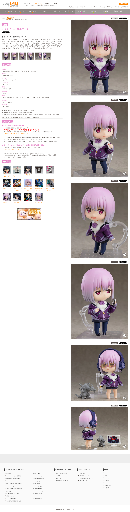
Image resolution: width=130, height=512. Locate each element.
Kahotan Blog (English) (38, 476)
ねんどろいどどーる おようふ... (17, 175)
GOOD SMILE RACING (61, 473)
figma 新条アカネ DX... (39, 203)
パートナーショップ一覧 (12, 149)
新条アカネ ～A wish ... (6, 203)
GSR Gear (58, 478)
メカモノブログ (36, 481)
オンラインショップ (87, 7)
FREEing (107, 478)
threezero (107, 480)
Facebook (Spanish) (37, 498)
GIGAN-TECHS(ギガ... (28, 203)
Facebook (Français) (38, 491)
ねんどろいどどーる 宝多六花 (6, 175)
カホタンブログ (36, 473)
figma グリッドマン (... (7, 189)
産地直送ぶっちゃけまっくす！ (87, 478)
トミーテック (108, 485)
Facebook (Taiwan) (37, 493)
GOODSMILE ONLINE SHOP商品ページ (16, 133)
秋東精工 (107, 487)
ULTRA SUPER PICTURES (12, 493)
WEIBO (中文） (36, 483)
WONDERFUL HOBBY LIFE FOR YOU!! (15, 488)
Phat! (106, 475)
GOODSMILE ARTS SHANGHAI (14, 483)
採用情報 (125, 7)
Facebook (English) (37, 488)
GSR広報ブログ (60, 475)
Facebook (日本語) (37, 486)
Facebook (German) (38, 496)
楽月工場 (8, 491)
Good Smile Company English (13, 478)
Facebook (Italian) (37, 501)
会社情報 (8, 473)
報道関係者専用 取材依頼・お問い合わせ (16, 501)
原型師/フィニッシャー (11, 496)
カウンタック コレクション (62, 480)
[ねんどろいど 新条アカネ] (99, 94)
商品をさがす (74, 7)
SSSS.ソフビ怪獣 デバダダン (50, 189)
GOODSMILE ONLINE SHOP (13, 481)
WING (106, 483)
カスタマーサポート (114, 7)
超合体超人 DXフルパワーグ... (39, 189)
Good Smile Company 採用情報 (13, 476)
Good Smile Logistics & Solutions (14, 486)
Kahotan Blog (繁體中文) (38, 478)
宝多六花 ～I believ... (17, 203)
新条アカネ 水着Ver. (28, 189)
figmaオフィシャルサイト (86, 475)
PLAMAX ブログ (83, 480)
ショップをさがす (100, 7)
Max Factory (83, 473)
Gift (106, 473)
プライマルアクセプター (17, 189)
